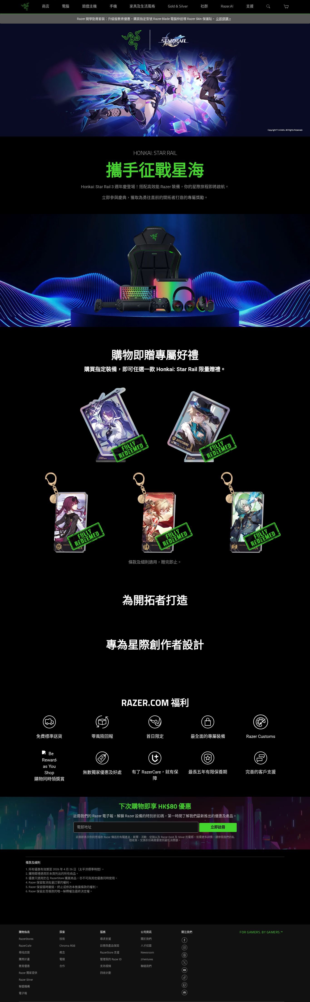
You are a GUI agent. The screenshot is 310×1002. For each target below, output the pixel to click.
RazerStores (26, 939)
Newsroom (147, 952)
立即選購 (223, 19)
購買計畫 (24, 959)
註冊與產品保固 (109, 945)
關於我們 (146, 939)
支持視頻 (105, 966)
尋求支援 (105, 939)
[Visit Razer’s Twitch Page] (184, 985)
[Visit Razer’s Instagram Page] (184, 947)
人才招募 (146, 945)
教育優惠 (24, 966)
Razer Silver (26, 979)
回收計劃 (105, 973)
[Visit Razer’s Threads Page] (184, 955)
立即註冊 (218, 827)
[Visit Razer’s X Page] (184, 962)
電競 (62, 959)
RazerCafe (25, 945)
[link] (25, 6)
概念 (62, 952)
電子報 (23, 993)
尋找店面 (24, 952)
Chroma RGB (67, 945)
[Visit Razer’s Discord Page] (184, 992)
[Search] (268, 6)
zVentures (147, 959)
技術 (62, 939)
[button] (286, 6)
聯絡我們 (146, 966)
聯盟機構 (24, 986)
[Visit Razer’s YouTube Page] (184, 970)
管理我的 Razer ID (111, 959)
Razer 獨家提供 (28, 973)
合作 (62, 966)
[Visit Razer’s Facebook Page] (184, 940)
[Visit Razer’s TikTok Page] (184, 977)
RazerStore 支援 (109, 952)
